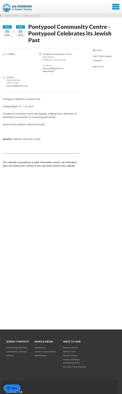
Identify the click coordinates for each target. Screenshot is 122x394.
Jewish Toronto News (45, 351)
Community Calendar (31, 15)
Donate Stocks (70, 355)
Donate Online (70, 347)
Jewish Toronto (12, 15)
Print (98, 50)
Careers (10, 355)
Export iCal (98, 66)
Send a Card (69, 351)
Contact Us (40, 347)
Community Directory (16, 347)
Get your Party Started (74, 366)
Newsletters (41, 355)
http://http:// (49, 71)
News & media (44, 341)
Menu (115, 7)
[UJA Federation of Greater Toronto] (17, 8)
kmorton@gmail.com (53, 68)
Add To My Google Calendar (102, 58)
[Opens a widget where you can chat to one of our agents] (12, 388)
